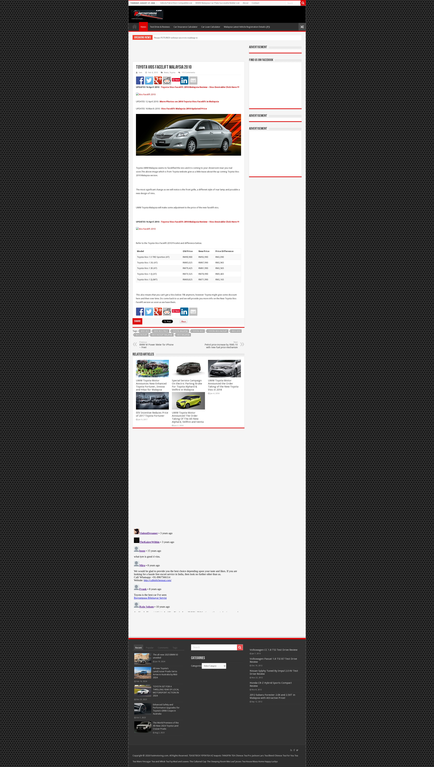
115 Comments (188, 72)
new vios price (161, 331)
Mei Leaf (230, 761)
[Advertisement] (188, 53)
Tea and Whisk (158, 761)
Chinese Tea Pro (243, 755)
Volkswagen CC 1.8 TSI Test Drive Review (273, 649)
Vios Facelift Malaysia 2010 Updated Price (184, 108)
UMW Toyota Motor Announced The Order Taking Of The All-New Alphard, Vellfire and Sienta (188, 417)
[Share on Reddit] (167, 80)
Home (134, 26)
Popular (150, 647)
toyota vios (198, 331)
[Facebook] (294, 750)
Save (177, 79)
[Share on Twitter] (149, 80)
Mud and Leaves (181, 761)
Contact (255, 3)
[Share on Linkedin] (184, 80)
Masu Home (258, 761)
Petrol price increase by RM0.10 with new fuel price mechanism (221, 345)
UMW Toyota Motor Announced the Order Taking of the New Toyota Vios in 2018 (223, 385)
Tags (175, 647)
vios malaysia (183, 335)
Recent (138, 647)
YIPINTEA (205, 755)
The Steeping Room (216, 761)
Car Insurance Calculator (186, 27)
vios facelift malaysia (162, 335)
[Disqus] (188, 480)
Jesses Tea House (243, 761)
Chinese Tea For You (284, 755)
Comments (163, 647)
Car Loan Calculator (210, 27)
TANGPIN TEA (228, 755)
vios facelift (141, 335)
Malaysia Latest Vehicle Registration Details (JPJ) (247, 27)
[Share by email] (193, 80)
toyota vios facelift (217, 331)
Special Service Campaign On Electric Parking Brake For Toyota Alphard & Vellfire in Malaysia (187, 385)
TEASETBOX (194, 755)
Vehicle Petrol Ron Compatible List (176, 3)
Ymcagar (146, 761)
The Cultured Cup (197, 761)
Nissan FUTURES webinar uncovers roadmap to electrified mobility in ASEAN (190, 37)
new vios (145, 331)
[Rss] (291, 750)
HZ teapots (216, 755)
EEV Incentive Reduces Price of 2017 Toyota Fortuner (152, 414)
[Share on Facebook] (140, 80)
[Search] (303, 3)
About (245, 3)
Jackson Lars (258, 755)
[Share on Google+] (158, 80)
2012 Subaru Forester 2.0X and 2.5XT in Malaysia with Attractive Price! (272, 696)
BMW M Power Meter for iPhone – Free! (156, 345)
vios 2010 (236, 331)
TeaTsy (169, 761)
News (143, 27)
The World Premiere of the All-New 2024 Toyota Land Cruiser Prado (166, 725)
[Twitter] (297, 750)
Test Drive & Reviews (160, 27)
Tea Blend (269, 755)
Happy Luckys (271, 761)
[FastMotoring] (147, 14)
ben (140, 72)
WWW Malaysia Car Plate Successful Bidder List (217, 3)
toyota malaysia (180, 331)
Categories (196, 666)
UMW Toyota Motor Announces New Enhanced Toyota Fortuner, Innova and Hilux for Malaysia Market (151, 386)
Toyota (172, 72)
